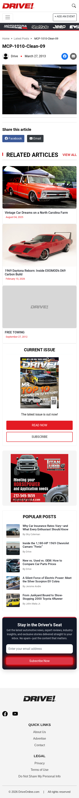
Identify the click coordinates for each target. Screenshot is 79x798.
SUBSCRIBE (40, 437)
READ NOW (39, 425)
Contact (39, 745)
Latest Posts (21, 38)
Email (37, 138)
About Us (39, 732)
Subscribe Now (39, 661)
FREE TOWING (15, 332)
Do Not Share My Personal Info (39, 776)
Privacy (40, 763)
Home (5, 38)
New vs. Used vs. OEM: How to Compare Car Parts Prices (42, 562)
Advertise (39, 738)
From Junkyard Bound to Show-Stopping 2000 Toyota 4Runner (43, 597)
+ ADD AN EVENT (65, 16)
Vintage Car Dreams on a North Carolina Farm (36, 212)
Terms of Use (40, 769)
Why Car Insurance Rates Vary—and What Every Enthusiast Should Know (45, 527)
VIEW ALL (70, 155)
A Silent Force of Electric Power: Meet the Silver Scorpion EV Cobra (47, 579)
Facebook (15, 138)
